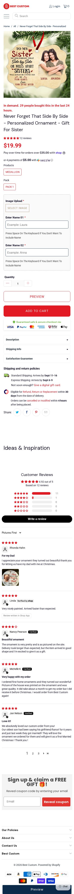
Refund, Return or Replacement (40, 391)
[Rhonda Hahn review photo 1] (10, 577)
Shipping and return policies (22, 368)
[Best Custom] (16, 6)
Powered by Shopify (49, 864)
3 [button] (38, 753)
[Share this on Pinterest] (36, 412)
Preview (37, 889)
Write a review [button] (37, 519)
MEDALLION (13, 172)
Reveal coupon (56, 802)
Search (24, 16)
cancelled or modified (38, 400)
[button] (11, 138)
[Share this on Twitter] (17, 412)
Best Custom (29, 864)
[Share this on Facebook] (27, 412)
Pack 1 (10, 186)
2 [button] (33, 753)
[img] (9, 542)
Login (56, 6)
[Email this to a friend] (46, 412)
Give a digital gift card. (47, 385)
